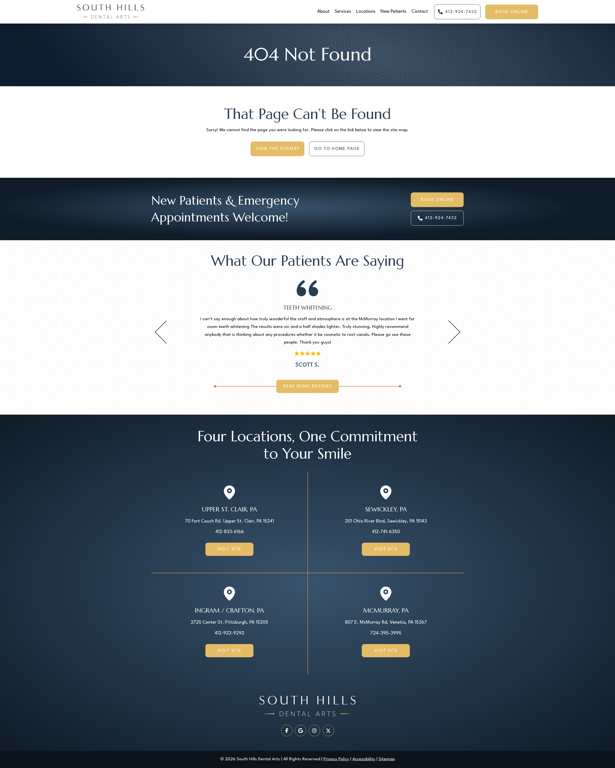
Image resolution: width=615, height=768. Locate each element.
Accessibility (363, 759)
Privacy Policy (336, 759)
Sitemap (387, 759)
